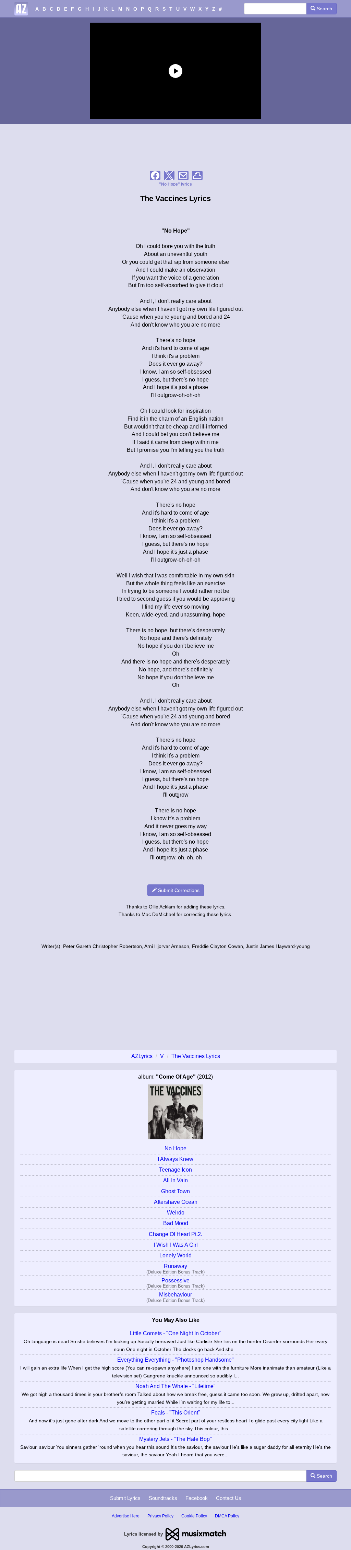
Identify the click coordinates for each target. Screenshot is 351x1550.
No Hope (175, 1148)
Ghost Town (175, 1191)
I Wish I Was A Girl (176, 1245)
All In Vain (175, 1180)
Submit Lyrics (125, 1498)
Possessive (175, 1280)
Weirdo (175, 1213)
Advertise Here (126, 1516)
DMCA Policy (227, 1516)
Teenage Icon (175, 1170)
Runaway (175, 1266)
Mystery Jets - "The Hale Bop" (175, 1439)
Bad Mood (175, 1223)
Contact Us (228, 1498)
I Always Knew (175, 1159)
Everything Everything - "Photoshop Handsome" (175, 1360)
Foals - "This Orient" (175, 1413)
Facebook (196, 1498)
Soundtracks (163, 1498)
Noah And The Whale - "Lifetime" (175, 1386)
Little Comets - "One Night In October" (175, 1333)
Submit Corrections (178, 890)
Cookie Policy (194, 1516)
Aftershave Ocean (175, 1202)
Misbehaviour (175, 1294)
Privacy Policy (160, 1516)
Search (323, 8)
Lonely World (175, 1255)
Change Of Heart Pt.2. (175, 1234)
